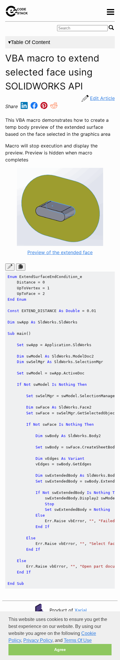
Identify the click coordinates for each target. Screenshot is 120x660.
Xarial (81, 610)
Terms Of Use (78, 640)
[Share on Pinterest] (44, 107)
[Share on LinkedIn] (25, 107)
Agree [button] (60, 649)
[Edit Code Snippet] (10, 267)
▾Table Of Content (29, 42)
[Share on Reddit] (53, 107)
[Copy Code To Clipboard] (20, 267)
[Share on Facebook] (35, 107)
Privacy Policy (37, 640)
